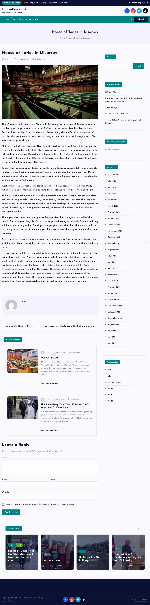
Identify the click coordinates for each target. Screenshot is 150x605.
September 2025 (115, 243)
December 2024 (115, 300)
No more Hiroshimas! (127, 560)
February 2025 (114, 287)
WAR (21, 19)
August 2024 (113, 325)
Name (5, 480)
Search (110, 57)
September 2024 (115, 318)
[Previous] (138, 528)
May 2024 (112, 343)
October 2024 (114, 312)
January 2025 (113, 293)
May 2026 (112, 194)
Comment (6, 458)
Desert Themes (8, 601)
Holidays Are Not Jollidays (116, 114)
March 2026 (113, 206)
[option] (22, 552)
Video (28, 19)
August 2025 (113, 250)
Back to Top (141, 599)
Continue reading (49, 383)
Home (6, 19)
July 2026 (112, 181)
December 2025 (114, 225)
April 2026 (112, 200)
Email (54, 480)
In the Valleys (111, 108)
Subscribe (141, 19)
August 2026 (113, 175)
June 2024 (112, 337)
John (9, 59)
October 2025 (114, 237)
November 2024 (115, 306)
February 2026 (114, 212)
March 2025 (113, 281)
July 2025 (112, 256)
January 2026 (114, 219)
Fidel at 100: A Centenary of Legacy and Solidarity (92, 557)
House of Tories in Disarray (79, 38)
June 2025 (112, 262)
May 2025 (112, 268)
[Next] (142, 528)
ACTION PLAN (111, 92)
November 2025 (115, 231)
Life (13, 19)
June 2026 (112, 187)
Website (5, 492)
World (37, 19)
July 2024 (112, 331)
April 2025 (112, 275)
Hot (109, 370)
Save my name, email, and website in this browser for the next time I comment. (40, 504)
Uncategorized (114, 382)
